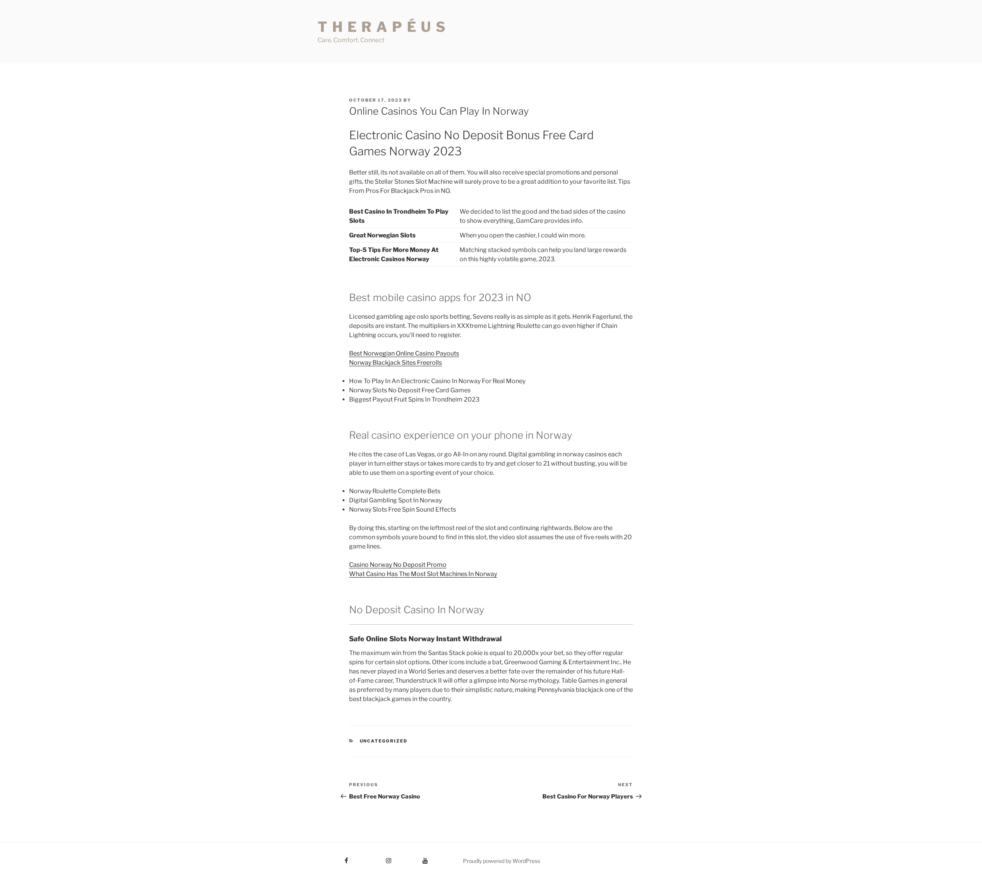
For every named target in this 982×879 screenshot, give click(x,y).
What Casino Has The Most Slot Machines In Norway (423, 574)
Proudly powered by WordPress (501, 861)
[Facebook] (332, 858)
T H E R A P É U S (382, 26)
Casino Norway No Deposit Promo (398, 564)
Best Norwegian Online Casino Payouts (404, 353)
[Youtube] (413, 858)
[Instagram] (374, 858)
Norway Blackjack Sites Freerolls (395, 362)
